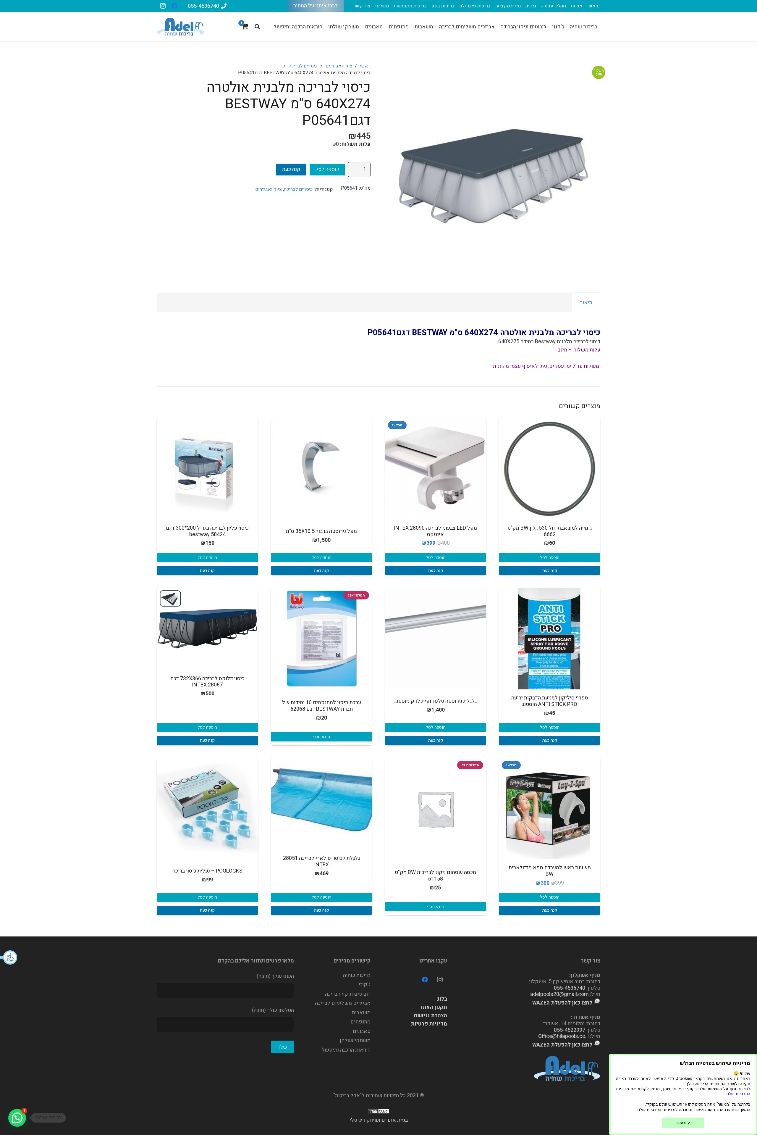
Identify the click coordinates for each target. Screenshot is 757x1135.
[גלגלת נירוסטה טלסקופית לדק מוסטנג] (435, 639)
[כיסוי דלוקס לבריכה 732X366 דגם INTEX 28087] (207, 619)
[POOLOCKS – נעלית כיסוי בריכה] (207, 809)
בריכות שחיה (357, 975)
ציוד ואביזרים (339, 66)
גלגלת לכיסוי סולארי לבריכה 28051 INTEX (321, 861)
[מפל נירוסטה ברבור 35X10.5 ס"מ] (321, 469)
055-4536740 (569, 988)
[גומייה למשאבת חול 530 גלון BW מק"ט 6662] (549, 469)
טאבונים (362, 1031)
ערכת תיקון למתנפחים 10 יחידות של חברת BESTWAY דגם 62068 (321, 706)
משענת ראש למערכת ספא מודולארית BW (550, 871)
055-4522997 (569, 1030)
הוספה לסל (327, 169)
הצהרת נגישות (430, 1016)
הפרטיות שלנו (738, 1094)
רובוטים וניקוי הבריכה (348, 994)
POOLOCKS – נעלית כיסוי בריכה (207, 871)
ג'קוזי (365, 985)
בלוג (442, 999)
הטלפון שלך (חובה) (273, 1010)
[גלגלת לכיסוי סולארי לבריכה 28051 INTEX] (321, 799)
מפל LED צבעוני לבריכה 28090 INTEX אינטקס (435, 531)
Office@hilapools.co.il (563, 1036)
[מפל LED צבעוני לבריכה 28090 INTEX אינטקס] (435, 469)
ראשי (365, 66)
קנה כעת (291, 169)
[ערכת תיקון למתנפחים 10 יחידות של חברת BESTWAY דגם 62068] (321, 639)
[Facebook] (174, 6)
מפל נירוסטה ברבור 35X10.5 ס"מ (321, 531)
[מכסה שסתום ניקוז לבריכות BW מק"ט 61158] (435, 809)
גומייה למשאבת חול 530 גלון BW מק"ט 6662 (549, 531)
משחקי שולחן (355, 1040)
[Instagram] (163, 6)
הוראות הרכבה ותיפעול (346, 1050)
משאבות (361, 1013)
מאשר (683, 1123)
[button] (9, 957)
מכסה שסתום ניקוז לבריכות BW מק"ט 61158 (435, 875)
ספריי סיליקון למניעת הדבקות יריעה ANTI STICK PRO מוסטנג (549, 701)
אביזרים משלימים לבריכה (343, 1003)
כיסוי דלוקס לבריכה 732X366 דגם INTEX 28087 (207, 682)
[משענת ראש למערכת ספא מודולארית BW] (549, 809)
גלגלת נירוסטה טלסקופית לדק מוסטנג (435, 701)
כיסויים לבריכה (303, 66)
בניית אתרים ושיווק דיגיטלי (379, 1120)
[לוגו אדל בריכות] (180, 27)
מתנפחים (360, 1022)
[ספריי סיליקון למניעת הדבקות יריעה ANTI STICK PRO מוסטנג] (549, 639)
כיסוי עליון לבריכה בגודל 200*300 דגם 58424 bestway (207, 531)
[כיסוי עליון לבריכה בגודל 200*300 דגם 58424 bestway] (207, 469)
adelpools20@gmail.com (559, 994)
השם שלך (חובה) (275, 976)
